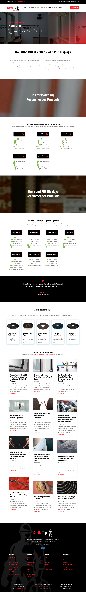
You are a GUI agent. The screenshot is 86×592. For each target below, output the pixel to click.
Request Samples (48, 569)
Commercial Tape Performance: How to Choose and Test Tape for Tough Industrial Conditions (67, 418)
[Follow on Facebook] (42, 548)
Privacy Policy (46, 586)
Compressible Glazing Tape (14, 562)
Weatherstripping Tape (14, 567)
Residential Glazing (31, 562)
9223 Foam (18, 134)
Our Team (47, 560)
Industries (40, 7)
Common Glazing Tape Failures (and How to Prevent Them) (43, 377)
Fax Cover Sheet (66, 572)
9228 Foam (65, 134)
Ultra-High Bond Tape (13, 572)
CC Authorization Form (68, 569)
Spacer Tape (11, 560)
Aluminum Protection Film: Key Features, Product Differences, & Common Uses (42, 457)
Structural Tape (12, 557)
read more (13, 394)
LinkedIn (47, 565)
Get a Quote (74, 7)
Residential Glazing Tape (14, 569)
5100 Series (18, 156)
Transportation (30, 557)
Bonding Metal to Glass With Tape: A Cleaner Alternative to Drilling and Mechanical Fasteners (18, 378)
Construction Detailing (31, 567)
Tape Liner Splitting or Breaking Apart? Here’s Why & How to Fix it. (18, 495)
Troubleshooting (66, 560)
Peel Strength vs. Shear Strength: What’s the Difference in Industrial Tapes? (65, 378)
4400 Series (33, 254)
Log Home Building (31, 574)
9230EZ (68, 232)
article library (38, 355)
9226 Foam (42, 134)
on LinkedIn (50, 355)
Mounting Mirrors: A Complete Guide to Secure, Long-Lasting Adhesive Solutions (18, 455)
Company (48, 7)
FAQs (64, 557)
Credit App (65, 567)
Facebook (47, 562)
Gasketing (29, 572)
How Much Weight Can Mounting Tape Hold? (16, 416)
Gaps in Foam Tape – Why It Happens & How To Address (66, 498)
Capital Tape (13, 383)
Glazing (28, 560)
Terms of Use (40, 586)
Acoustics (29, 569)
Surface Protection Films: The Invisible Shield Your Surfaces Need (66, 458)
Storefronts (29, 564)
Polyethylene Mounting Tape (15, 574)
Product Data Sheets (67, 565)
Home (25, 7)
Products (31, 7)
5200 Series (42, 156)
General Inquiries (48, 567)
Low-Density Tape (13, 564)
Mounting (29, 577)
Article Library (66, 562)
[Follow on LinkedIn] (44, 548)
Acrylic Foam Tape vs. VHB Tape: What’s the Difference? (42, 415)
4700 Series (51, 254)
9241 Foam (15, 254)
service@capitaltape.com (20, 1)
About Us (47, 557)
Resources (57, 7)
